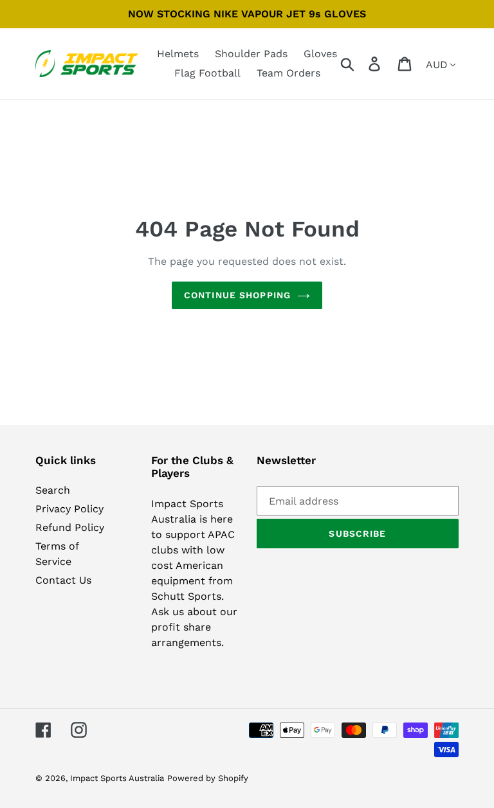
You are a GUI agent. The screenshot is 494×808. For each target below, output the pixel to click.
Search (52, 490)
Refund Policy (69, 527)
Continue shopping (237, 295)
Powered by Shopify (207, 778)
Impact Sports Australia (117, 778)
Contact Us (63, 580)
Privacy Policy (69, 509)
